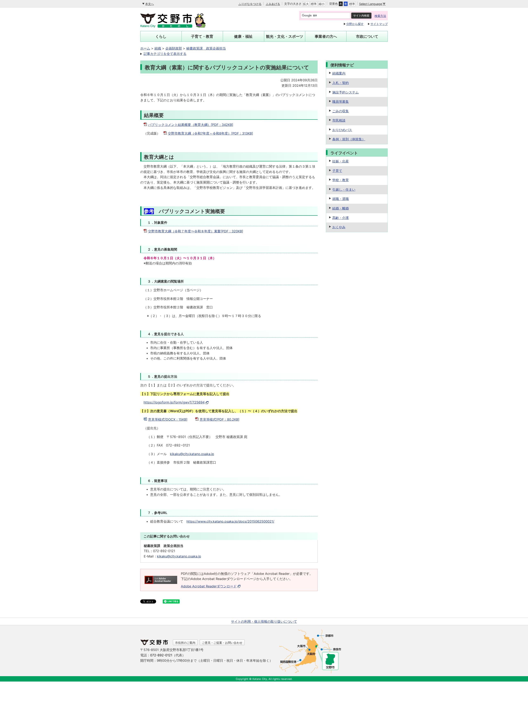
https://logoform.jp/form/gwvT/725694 (174, 402)
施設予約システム (345, 92)
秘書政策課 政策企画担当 (206, 48)
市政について (367, 36)
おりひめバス (342, 130)
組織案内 (338, 73)
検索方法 (380, 16)
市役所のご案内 (185, 642)
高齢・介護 (340, 218)
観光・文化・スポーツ (284, 36)
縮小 (321, 4)
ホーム (145, 48)
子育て (337, 171)
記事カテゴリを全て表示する (165, 54)
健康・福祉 (243, 36)
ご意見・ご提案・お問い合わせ (222, 642)
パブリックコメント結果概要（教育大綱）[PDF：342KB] (190, 125)
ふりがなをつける (250, 4)
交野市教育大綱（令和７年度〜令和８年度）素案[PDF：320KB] (195, 231)
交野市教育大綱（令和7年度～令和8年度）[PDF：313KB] (210, 133)
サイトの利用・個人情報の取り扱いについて (264, 621)
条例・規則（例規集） (348, 139)
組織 (157, 48)
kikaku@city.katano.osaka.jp (192, 454)
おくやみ (338, 227)
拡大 (306, 4)
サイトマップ (379, 24)
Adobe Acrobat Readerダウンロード (209, 586)
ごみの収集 (340, 111)
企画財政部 (173, 48)
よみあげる (273, 4)
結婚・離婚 (340, 208)
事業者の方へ (326, 36)
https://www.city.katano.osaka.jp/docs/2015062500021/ (230, 521)
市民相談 (338, 120)
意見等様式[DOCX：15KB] (167, 419)
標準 (314, 4)
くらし (160, 36)
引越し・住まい (343, 189)
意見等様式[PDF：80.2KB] (219, 419)
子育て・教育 (202, 36)
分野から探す (355, 24)
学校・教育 (340, 180)
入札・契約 (340, 83)
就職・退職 (340, 199)
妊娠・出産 (340, 161)
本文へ (149, 4)
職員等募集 (340, 101)
